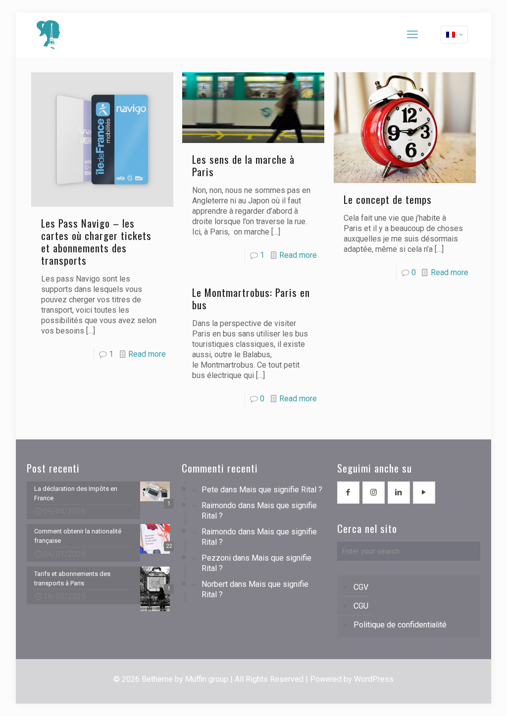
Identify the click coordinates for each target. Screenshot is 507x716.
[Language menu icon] (454, 35)
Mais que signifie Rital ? (280, 489)
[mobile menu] (412, 34)
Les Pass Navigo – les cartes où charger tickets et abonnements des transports (96, 241)
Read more (147, 354)
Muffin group (206, 679)
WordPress (374, 679)
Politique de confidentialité (400, 624)
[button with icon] (348, 492)
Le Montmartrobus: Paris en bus (251, 298)
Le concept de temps (388, 199)
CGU (361, 606)
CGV (361, 587)
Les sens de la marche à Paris (243, 165)
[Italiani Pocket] (48, 34)
